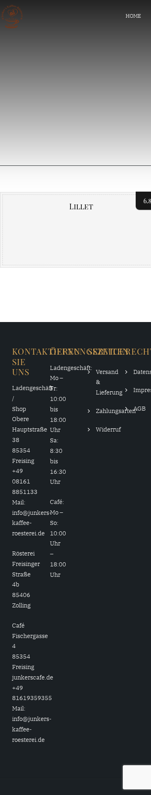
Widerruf (108, 429)
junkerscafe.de (32, 677)
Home (133, 15)
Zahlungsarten (116, 411)
